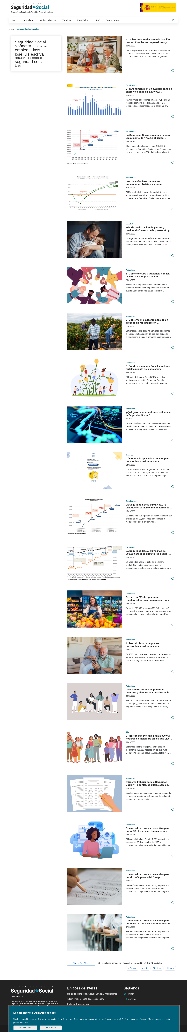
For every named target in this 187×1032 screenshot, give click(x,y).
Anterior (145, 968)
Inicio (11, 29)
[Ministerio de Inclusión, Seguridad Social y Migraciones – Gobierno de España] (158, 7)
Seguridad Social (30, 42)
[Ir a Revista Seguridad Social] (34, 6)
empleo (21, 50)
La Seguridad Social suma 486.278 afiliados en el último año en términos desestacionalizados (147, 507)
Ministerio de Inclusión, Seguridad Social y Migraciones (92, 994)
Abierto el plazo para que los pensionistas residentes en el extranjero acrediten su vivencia (144, 646)
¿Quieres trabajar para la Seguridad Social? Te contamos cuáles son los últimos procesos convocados (147, 785)
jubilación (20, 57)
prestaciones (35, 57)
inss (36, 50)
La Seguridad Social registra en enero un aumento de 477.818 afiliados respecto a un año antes (148, 138)
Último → (170, 968)
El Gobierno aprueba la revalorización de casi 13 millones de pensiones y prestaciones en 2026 (148, 42)
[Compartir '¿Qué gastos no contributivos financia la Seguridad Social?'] (172, 440)
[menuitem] (14, 20)
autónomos (23, 46)
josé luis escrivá (29, 54)
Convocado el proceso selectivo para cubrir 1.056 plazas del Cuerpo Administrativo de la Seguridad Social (148, 877)
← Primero (132, 968)
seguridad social (30, 61)
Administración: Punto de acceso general (85, 999)
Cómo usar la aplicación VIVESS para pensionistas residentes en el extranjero (147, 461)
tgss (18, 65)
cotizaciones (41, 46)
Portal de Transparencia (78, 1004)
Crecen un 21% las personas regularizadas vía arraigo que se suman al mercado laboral (149, 600)
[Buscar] (173, 20)
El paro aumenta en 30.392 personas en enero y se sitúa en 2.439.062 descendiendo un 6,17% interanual (149, 91)
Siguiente (157, 968)
